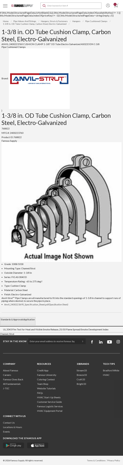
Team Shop (42, 383)
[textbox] (70, 6)
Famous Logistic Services (50, 406)
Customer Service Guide (49, 401)
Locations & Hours (12, 427)
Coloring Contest (46, 379)
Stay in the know (15, 341)
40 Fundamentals (12, 383)
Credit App (42, 370)
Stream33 (82, 370)
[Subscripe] (81, 341)
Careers (7, 374)
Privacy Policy (113, 460)
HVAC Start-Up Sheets (49, 397)
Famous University (46, 374)
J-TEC (6, 388)
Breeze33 (82, 374)
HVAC (106, 374)
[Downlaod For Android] (13, 445)
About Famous (10, 370)
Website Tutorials (46, 388)
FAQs (40, 392)
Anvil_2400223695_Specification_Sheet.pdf (36, 304)
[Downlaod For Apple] (37, 445)
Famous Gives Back (13, 379)
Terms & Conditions (96, 460)
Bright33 (81, 383)
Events (6, 431)
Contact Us (9, 422)
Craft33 (81, 379)
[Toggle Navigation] (5, 5)
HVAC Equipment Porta (49, 410)
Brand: (5, 78)
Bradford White (111, 370)
